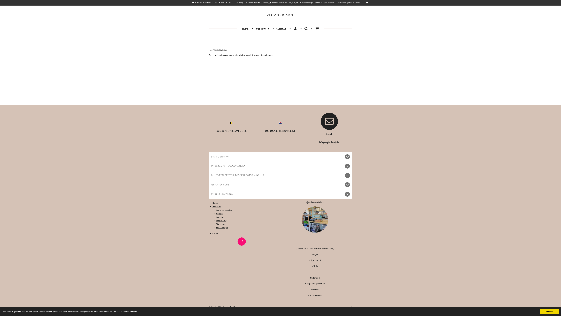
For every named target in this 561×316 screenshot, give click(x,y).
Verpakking (221, 220)
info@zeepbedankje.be (329, 142)
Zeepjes (219, 213)
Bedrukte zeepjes (224, 210)
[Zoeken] (306, 28)
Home (215, 203)
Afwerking (221, 224)
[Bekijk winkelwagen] (317, 28)
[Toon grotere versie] (315, 219)
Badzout (220, 217)
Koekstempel (222, 227)
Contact (216, 233)
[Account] (295, 28)
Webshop (216, 206)
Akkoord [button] (549, 311)
